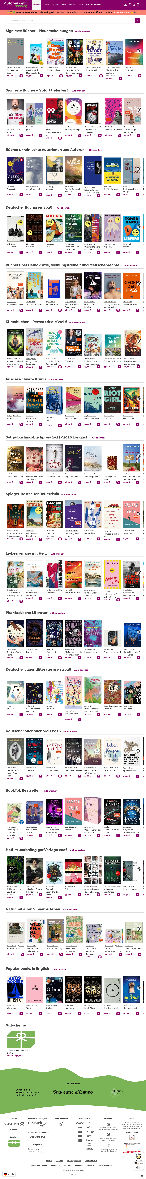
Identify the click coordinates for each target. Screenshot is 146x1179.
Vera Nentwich (128, 474)
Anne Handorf (30, 590)
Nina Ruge (68, 127)
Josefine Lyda (69, 649)
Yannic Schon (23, 946)
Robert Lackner (128, 416)
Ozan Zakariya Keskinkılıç (54, 590)
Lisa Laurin (29, 474)
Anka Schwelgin (89, 358)
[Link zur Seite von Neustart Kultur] (132, 1140)
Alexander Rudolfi (12, 886)
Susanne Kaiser (109, 416)
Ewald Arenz (108, 531)
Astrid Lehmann (89, 590)
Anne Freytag (69, 416)
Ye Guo (9, 706)
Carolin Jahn (129, 946)
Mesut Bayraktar (128, 886)
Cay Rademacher (90, 416)
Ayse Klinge (128, 706)
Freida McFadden (51, 827)
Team (80, 5)
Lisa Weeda (10, 186)
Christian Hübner (31, 649)
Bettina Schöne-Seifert (111, 768)
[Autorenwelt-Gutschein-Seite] (14, 1146)
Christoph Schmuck (90, 127)
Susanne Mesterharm (71, 474)
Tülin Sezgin (108, 127)
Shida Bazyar (11, 244)
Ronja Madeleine (31, 827)
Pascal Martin (41, 67)
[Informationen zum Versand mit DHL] (14, 1130)
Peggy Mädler (69, 244)
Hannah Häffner (89, 530)
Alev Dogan (129, 67)
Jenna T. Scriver (109, 649)
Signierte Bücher (59, 5)
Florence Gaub (31, 768)
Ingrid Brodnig (50, 302)
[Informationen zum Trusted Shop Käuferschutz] (108, 1146)
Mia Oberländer (70, 886)
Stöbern (36, 5)
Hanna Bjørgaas (31, 359)
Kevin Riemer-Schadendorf (112, 886)
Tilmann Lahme (51, 768)
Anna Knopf (49, 649)
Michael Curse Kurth (13, 67)
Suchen (46, 5)
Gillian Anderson (31, 1005)
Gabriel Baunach (51, 358)
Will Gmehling (30, 706)
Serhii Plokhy (108, 186)
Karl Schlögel (69, 186)
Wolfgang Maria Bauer (14, 416)
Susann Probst (11, 946)
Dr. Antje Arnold (121, 946)
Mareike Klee (69, 590)
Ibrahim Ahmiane (51, 127)
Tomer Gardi (127, 244)
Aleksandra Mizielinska (111, 706)
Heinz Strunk (30, 531)
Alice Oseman (11, 827)
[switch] (138, 1167)
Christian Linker (129, 358)
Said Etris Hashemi (110, 302)
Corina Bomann (12, 590)
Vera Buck (29, 416)
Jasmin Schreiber (71, 946)
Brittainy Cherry (89, 827)
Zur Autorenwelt (93, 5)
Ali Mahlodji (10, 127)
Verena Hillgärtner (52, 946)
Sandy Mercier (50, 474)
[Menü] (142, 1153)
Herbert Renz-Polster (131, 127)
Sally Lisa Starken (70, 302)
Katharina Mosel (89, 474)
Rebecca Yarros (70, 1005)
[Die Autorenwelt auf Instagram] (61, 1125)
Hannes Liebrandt (91, 67)
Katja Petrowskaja (32, 186)
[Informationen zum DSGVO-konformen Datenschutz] (108, 1136)
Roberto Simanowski (129, 768)
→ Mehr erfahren (121, 12)
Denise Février (11, 649)
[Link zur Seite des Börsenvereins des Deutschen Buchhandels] (132, 1153)
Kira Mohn (107, 591)
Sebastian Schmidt (90, 649)
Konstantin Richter (71, 768)
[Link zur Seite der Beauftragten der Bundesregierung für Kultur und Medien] (131, 1149)
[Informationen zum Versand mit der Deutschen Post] (14, 1125)
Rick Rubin (107, 1005)
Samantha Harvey (51, 1005)
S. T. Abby (107, 827)
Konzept (72, 5)
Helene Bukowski (89, 244)
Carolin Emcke (127, 302)
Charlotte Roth (127, 590)
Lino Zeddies (108, 358)
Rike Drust (49, 706)
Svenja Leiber (50, 244)
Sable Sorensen (128, 827)
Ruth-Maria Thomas (71, 531)
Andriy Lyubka (127, 186)
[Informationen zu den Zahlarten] (80, 1124)
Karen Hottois (69, 711)
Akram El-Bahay (129, 649)
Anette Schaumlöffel (13, 358)
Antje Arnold (109, 946)
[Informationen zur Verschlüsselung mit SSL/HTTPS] (108, 1125)
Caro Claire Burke (128, 530)
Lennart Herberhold (90, 886)
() (133, 5)
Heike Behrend (11, 768)
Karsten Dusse (50, 530)
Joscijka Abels (30, 886)
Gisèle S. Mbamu (89, 302)
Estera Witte (30, 127)
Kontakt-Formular (134, 1128)
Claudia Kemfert (70, 358)
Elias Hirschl (30, 244)
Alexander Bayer (31, 67)
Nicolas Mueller (109, 474)
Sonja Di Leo (90, 946)
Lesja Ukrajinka (50, 187)
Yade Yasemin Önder (110, 244)
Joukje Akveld (50, 886)
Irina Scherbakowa (90, 768)
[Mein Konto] (125, 5)
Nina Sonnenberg (52, 67)
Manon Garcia (11, 302)
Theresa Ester (31, 946)
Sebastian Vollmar (118, 358)
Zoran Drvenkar (50, 417)
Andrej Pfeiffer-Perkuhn (113, 67)
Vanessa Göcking (12, 530)
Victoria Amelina (89, 187)
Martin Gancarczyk (13, 474)
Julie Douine (88, 706)
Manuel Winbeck (71, 67)
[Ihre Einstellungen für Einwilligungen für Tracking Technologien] (142, 1175)
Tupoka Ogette (30, 302)
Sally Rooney (11, 1005)
